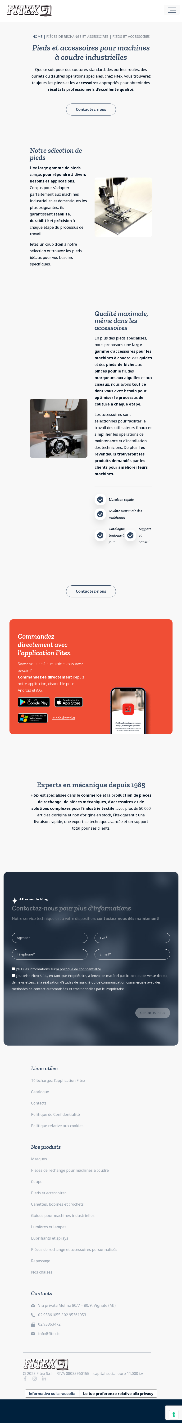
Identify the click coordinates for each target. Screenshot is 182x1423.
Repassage (40, 1260)
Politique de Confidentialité (55, 1114)
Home (37, 36)
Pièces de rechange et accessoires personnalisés (74, 1249)
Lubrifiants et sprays (49, 1238)
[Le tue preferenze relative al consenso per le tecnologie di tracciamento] (173, 1414)
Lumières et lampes (48, 1226)
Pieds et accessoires (49, 1192)
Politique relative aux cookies (57, 1125)
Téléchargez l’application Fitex (58, 1080)
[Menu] (172, 10)
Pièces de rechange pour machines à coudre (70, 1170)
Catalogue (40, 1091)
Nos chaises (41, 1272)
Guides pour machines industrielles (63, 1215)
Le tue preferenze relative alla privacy (118, 1393)
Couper (37, 1181)
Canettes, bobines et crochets (57, 1204)
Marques (39, 1159)
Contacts (38, 1103)
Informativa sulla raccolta (52, 1393)
